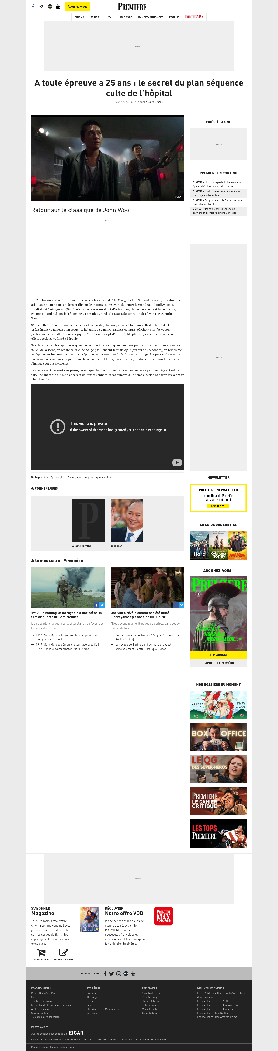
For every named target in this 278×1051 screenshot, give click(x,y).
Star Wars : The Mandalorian (103, 1008)
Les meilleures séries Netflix (214, 1001)
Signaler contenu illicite (62, 1047)
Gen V (90, 1001)
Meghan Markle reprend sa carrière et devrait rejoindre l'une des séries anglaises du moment (214, 211)
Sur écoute (93, 1012)
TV (109, 17)
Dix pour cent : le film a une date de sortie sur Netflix (217, 202)
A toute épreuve (82, 545)
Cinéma (79, 17)
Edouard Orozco (153, 101)
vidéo (109, 477)
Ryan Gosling (149, 997)
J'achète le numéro (218, 663)
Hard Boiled (68, 477)
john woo (81, 477)
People (174, 17)
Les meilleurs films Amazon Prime (217, 1016)
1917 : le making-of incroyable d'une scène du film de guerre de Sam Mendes (66, 615)
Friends (91, 993)
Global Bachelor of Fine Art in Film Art (81, 1039)
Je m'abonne (218, 655)
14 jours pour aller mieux (45, 1016)
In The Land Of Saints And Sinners (51, 1004)
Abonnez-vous (77, 6)
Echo (89, 1004)
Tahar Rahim (149, 1012)
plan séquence (96, 477)
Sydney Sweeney (151, 1004)
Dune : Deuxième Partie (44, 993)
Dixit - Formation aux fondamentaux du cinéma (142, 1039)
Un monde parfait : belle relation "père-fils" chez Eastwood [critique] (217, 184)
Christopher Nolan (152, 993)
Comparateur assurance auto (46, 1039)
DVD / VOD (126, 17)
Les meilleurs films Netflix (212, 1012)
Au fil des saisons (41, 1008)
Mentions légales (39, 1047)
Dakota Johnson (151, 1001)
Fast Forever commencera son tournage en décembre (216, 193)
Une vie (35, 997)
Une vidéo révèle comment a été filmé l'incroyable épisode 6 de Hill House (140, 615)
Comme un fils (39, 1012)
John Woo (116, 545)
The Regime (93, 997)
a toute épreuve (51, 477)
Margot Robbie (150, 1008)
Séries (94, 17)
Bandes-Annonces (150, 17)
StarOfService (109, 1039)
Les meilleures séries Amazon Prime (218, 1004)
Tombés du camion (42, 1001)
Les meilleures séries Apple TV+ (216, 1008)
